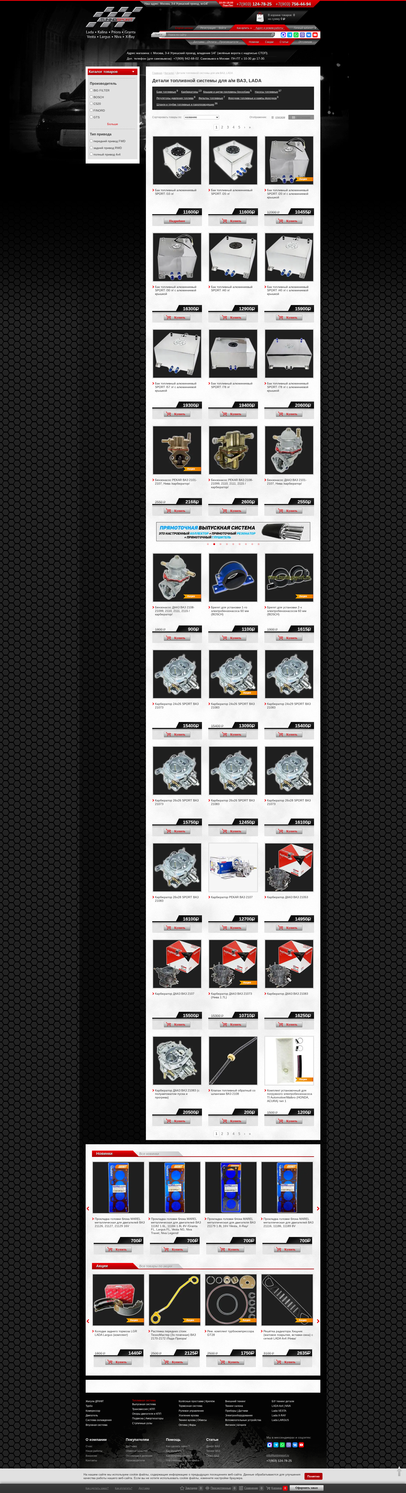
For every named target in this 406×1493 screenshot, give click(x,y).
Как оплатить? (123, 1488)
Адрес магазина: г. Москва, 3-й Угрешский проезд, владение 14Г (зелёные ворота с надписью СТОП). (197, 53)
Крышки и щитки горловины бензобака (226, 91)
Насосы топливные (266, 91)
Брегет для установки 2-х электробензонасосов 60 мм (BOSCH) (286, 611)
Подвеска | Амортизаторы (147, 1418)
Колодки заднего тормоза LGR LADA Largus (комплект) (116, 1333)
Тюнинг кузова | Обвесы (193, 1420)
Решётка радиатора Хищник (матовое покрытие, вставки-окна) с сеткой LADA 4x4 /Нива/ (288, 1335)
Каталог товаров (103, 72)
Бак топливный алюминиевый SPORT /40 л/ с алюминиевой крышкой (288, 290)
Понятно (313, 1476)
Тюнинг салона (234, 1405)
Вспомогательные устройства (243, 1420)
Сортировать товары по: (167, 117)
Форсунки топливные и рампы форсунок (252, 98)
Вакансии (91, 1455)
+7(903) (279, 1460)
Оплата (212, 42)
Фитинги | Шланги (235, 1425)
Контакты (91, 1460)
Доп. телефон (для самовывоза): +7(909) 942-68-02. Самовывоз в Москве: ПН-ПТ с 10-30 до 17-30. (196, 58)
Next (318, 1209)
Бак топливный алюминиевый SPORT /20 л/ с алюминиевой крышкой (288, 193)
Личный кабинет (304, 28)
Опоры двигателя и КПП (146, 1413)
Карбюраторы (189, 91)
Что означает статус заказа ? (183, 1460)
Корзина (268, 1488)
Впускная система (96, 1425)
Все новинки (149, 1154)
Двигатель (92, 1415)
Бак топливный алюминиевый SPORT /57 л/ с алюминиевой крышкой (175, 387)
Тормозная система (190, 1405)
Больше (112, 124)
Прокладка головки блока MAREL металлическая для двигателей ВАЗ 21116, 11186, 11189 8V (288, 1222)
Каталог (169, 73)
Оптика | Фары (187, 1425)
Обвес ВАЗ (212, 1455)
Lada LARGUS (280, 1420)
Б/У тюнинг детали (283, 1401)
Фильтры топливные (211, 98)
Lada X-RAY (279, 1415)
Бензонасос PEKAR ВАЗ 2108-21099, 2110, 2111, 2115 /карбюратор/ (232, 483)
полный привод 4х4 (107, 154)
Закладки (182, 1488)
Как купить (243, 28)
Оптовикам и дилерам (139, 1455)
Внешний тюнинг (235, 1401)
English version (184, 28)
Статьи (284, 42)
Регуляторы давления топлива (174, 98)
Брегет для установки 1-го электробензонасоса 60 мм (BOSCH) (230, 611)
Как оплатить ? (175, 1450)
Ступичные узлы (142, 1423)
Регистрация (208, 28)
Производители (229, 42)
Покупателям (137, 1440)
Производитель (103, 83)
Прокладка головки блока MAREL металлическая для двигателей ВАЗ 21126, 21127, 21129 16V (120, 1222)
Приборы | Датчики (236, 1410)
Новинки (254, 42)
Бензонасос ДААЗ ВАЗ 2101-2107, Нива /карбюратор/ (287, 481)
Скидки (269, 42)
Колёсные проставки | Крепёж (197, 1401)
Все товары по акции (155, 1266)
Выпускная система (144, 1404)
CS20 (97, 103)
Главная (157, 73)
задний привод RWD (107, 148)
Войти (222, 28)
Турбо (89, 1405)
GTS (96, 117)
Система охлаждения (99, 1420)
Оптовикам (305, 42)
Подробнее (177, 221)
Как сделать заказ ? (178, 1446)
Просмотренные (207, 1488)
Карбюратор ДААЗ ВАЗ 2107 (174, 993)
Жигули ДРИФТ (95, 1401)
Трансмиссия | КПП (143, 1409)
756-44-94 (293, 4)
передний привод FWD (109, 141)
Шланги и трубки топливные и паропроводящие (185, 104)
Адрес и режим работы (269, 28)
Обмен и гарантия (137, 1450)
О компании (96, 1440)
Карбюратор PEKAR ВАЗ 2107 (232, 897)
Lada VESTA (279, 1410)
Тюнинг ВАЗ (213, 1450)
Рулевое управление (191, 1410)
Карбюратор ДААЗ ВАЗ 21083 (287, 993)
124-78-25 (254, 4)
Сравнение (241, 1488)
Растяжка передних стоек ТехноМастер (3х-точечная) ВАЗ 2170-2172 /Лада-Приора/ (173, 1335)
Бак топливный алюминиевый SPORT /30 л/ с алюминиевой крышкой (175, 290)
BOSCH (98, 97)
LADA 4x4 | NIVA (281, 1405)
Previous (87, 1209)
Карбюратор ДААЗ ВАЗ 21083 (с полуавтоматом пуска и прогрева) (177, 1094)
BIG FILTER (101, 90)
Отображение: (258, 117)
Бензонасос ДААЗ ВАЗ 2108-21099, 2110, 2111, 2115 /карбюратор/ (175, 611)
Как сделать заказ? (97, 1488)
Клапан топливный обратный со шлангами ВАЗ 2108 (233, 1092)
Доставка (198, 42)
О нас (89, 1446)
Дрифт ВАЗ (213, 1446)
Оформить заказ (306, 1487)
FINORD (99, 110)
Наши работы (94, 1450)
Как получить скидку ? (179, 1455)
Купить (235, 221)
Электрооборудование (239, 1415)
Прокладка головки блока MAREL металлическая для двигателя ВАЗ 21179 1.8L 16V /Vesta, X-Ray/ (231, 1222)
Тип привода (100, 134)
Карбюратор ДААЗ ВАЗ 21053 (287, 897)
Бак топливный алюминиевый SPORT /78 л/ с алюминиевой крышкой (288, 387)
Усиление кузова (189, 1415)
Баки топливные (166, 91)
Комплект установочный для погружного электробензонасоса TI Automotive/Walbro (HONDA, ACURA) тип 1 (289, 1096)
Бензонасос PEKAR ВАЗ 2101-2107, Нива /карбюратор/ (176, 481)
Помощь (173, 1440)
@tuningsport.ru (277, 1455)
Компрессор (93, 1410)
